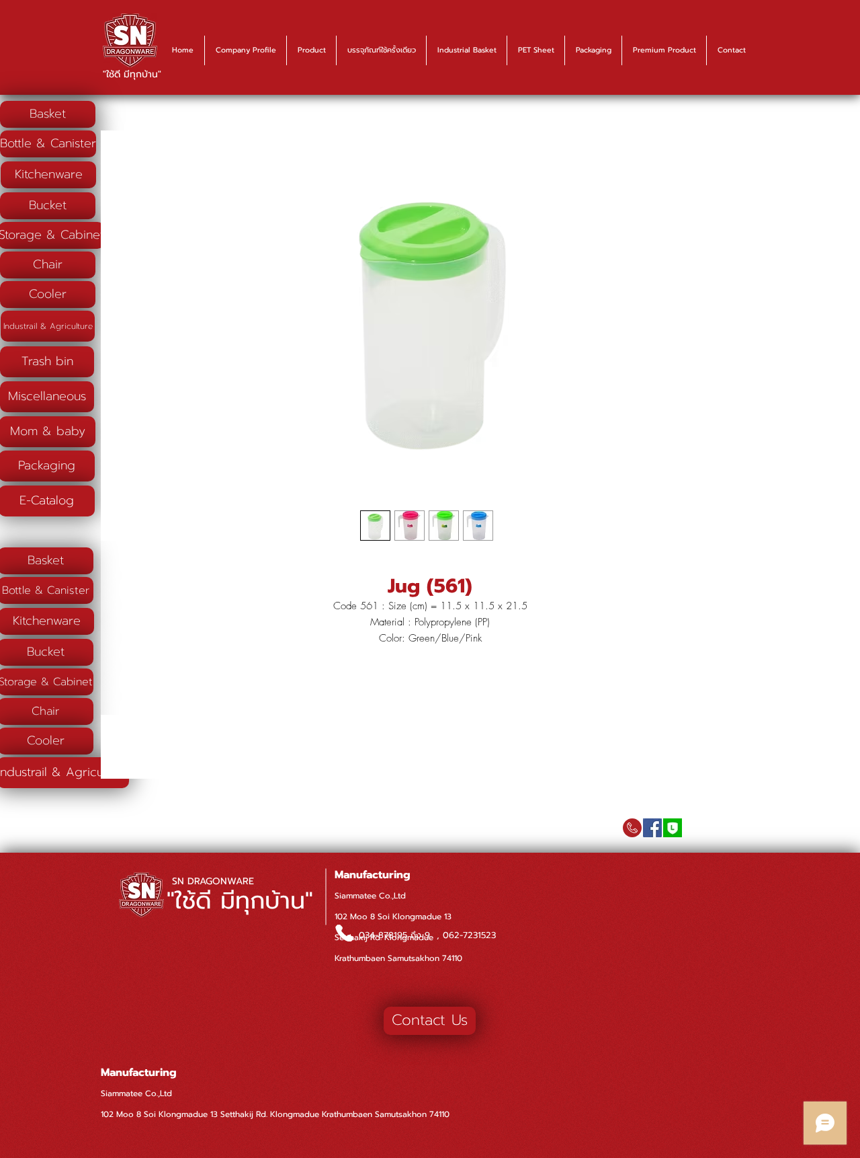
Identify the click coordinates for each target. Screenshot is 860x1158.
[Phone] (344, 933)
